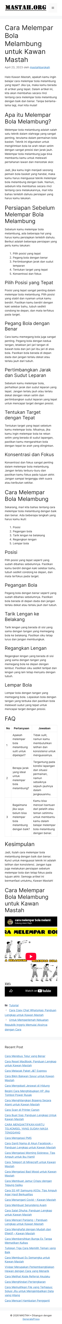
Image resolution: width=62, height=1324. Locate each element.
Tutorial (14, 1005)
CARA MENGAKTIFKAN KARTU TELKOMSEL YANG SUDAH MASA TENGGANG (26, 1128)
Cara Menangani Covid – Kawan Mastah (30, 1199)
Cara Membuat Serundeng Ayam (26, 1205)
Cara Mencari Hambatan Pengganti (27, 1300)
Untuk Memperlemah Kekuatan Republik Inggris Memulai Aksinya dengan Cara (26, 1024)
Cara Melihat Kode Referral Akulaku (27, 1276)
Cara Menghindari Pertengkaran (25, 1281)
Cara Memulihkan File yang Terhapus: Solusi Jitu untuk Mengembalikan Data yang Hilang (29, 1291)
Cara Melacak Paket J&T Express (26, 1070)
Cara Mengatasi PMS (18, 1138)
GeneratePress (31, 1319)
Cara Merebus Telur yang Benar (25, 1056)
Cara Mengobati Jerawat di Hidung (27, 1085)
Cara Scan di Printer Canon (22, 1109)
